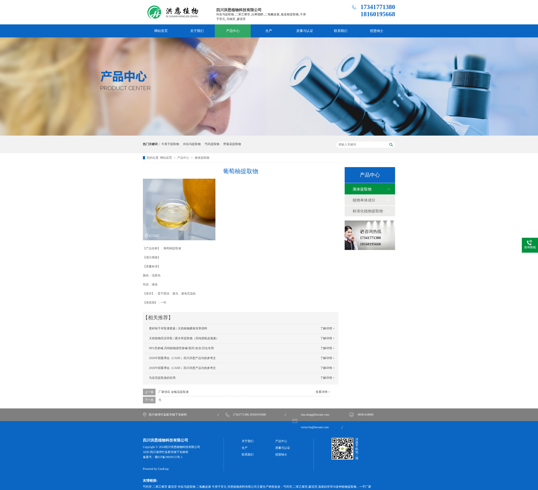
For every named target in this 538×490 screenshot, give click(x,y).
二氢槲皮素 (203, 486)
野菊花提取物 (232, 144)
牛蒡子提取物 (170, 144)
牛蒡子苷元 (219, 486)
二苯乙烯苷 (160, 486)
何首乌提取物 (192, 144)
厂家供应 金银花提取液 (173, 392)
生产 (268, 31)
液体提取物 (202, 157)
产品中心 (233, 31)
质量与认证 (304, 31)
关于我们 (197, 31)
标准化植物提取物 (368, 211)
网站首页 (161, 31)
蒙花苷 (172, 486)
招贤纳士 (376, 31)
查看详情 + (323, 392)
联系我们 (340, 31)
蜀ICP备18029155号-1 (168, 457)
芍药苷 (147, 486)
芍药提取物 (212, 144)
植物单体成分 (364, 200)
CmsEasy (163, 468)
